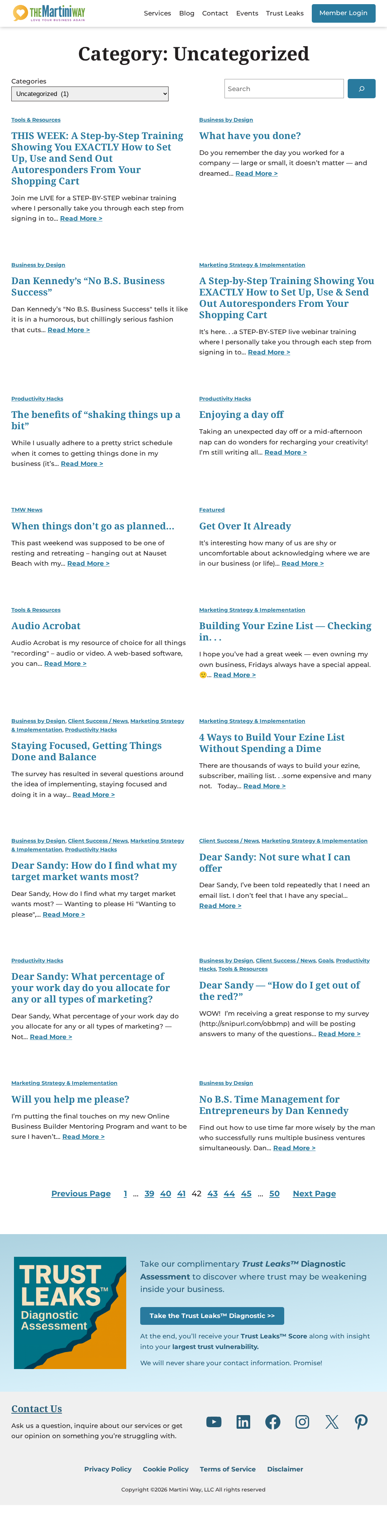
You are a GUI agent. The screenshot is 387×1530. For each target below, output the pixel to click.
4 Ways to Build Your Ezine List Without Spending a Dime (272, 743)
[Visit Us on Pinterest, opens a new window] (361, 1422)
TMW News (26, 509)
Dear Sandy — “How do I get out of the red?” (279, 990)
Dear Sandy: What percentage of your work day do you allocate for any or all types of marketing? (90, 988)
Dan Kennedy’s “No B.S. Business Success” (88, 286)
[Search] (362, 88)
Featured (212, 509)
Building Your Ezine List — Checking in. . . (285, 631)
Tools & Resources (35, 119)
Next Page (314, 1193)
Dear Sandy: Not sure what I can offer (275, 862)
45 (246, 1193)
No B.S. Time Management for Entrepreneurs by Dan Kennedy (273, 1105)
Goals (325, 960)
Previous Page (81, 1193)
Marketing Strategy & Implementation (252, 264)
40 (165, 1193)
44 (229, 1193)
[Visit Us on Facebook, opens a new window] (273, 1422)
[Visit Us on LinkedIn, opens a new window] (243, 1422)
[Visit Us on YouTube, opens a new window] (214, 1422)
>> (212, 1316)
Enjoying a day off (241, 414)
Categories (28, 81)
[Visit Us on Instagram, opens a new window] (302, 1422)
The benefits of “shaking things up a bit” (96, 420)
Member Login (343, 13)
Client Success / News (98, 721)
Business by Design (226, 119)
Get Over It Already (245, 526)
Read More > (81, 218)
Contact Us (36, 1408)
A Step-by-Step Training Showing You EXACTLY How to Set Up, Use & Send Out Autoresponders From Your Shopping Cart (287, 297)
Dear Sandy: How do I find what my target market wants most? (94, 871)
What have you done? (250, 135)
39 (149, 1193)
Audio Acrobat (45, 625)
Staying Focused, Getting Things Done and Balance (86, 751)
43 (212, 1193)
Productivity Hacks (37, 398)
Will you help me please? (70, 1099)
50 (274, 1193)
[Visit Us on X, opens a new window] (332, 1422)
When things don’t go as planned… (93, 526)
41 (181, 1193)
